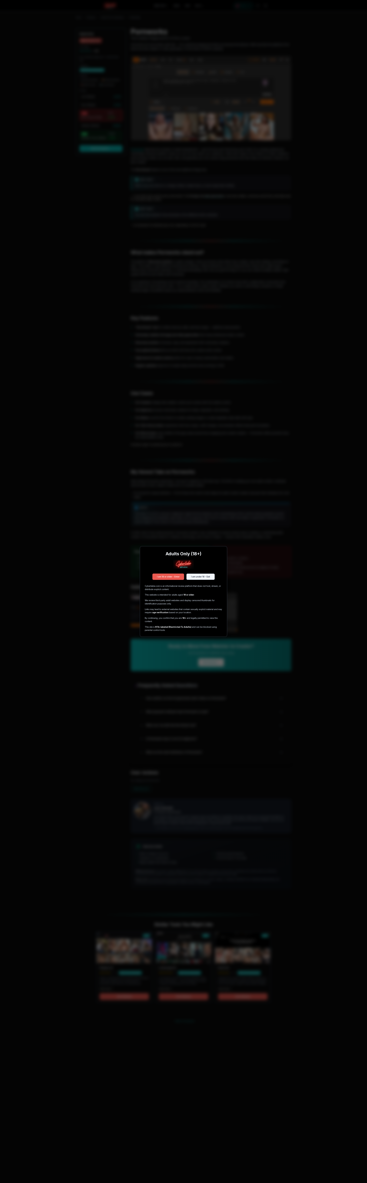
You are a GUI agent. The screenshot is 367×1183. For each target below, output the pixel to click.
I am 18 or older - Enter (168, 576)
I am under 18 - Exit (200, 576)
